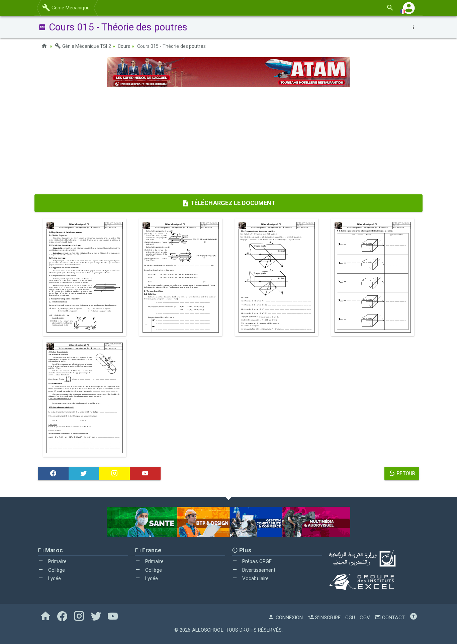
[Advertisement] (228, 141)
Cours (124, 46)
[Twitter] (84, 473)
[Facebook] (53, 473)
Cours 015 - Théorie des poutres (171, 46)
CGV (365, 618)
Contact (393, 618)
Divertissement (258, 570)
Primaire (57, 561)
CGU (350, 618)
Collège (56, 570)
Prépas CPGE (256, 561)
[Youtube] (145, 473)
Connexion (288, 618)
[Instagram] (114, 473)
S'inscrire (327, 618)
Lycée (54, 578)
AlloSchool (207, 630)
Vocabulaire (255, 578)
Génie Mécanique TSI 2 (86, 46)
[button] (408, 8)
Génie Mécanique (70, 8)
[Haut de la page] (413, 618)
